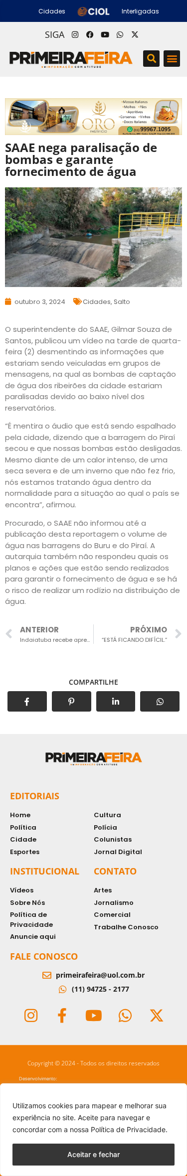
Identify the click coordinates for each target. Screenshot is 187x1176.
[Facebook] (90, 34)
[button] (151, 58)
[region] (93, 1129)
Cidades (97, 301)
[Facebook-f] (62, 1016)
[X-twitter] (135, 34)
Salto (122, 301)
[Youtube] (105, 34)
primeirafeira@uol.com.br (100, 975)
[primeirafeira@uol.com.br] (46, 975)
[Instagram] (75, 34)
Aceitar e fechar (93, 1154)
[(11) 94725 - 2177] (62, 989)
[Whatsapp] (120, 34)
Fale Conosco (44, 956)
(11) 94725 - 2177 (100, 989)
